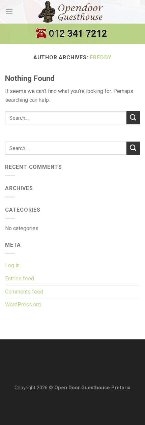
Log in (12, 265)
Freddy (101, 57)
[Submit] (133, 117)
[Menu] (9, 11)
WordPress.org (23, 304)
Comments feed (24, 292)
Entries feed (19, 278)
